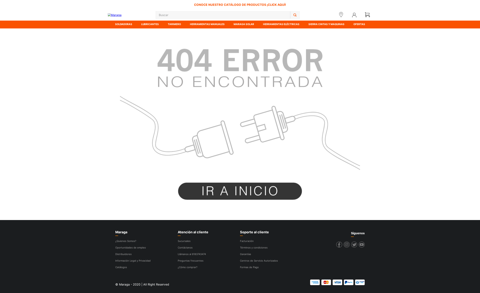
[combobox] (227, 15)
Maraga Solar (244, 24)
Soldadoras (123, 24)
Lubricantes (150, 24)
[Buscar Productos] (294, 15)
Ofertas (359, 24)
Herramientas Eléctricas (281, 24)
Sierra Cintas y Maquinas (326, 24)
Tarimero (174, 24)
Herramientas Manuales (207, 24)
